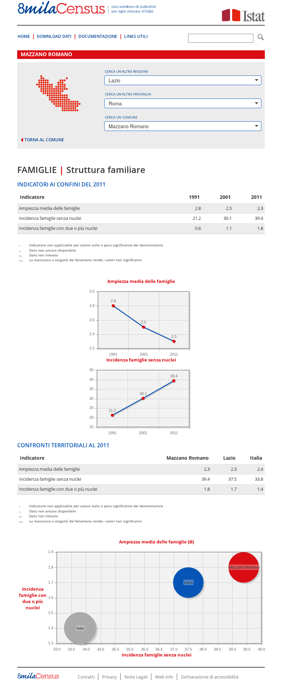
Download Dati (54, 36)
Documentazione (97, 36)
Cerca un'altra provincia (128, 94)
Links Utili (136, 36)
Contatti (86, 677)
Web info (164, 677)
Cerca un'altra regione (126, 71)
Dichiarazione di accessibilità (209, 677)
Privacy (109, 677)
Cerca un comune (121, 117)
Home (24, 36)
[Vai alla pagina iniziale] (87, 10)
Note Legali (136, 677)
